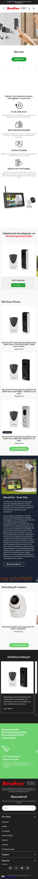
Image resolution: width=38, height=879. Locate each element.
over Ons (5, 844)
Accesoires (6, 831)
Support (5, 854)
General (5, 861)
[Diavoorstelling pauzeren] (36, 69)
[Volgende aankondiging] (34, 2)
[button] (29, 8)
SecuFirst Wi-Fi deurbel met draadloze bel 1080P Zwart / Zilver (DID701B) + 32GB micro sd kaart (19, 344)
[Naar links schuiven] (15, 292)
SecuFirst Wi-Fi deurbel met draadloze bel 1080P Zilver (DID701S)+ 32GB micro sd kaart (19, 438)
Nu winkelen (17, 285)
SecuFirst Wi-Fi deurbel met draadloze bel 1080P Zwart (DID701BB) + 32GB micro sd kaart (19, 391)
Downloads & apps (8, 849)
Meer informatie (13, 564)
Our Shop (6, 817)
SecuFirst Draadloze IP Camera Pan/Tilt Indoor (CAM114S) (18, 628)
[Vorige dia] (15, 69)
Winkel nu (19, 61)
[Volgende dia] (23, 69)
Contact (5, 840)
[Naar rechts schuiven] (23, 292)
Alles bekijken (19, 449)
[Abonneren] (33, 808)
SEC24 (4, 826)
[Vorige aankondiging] (3, 2)
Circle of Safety (7, 835)
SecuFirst (5, 822)
